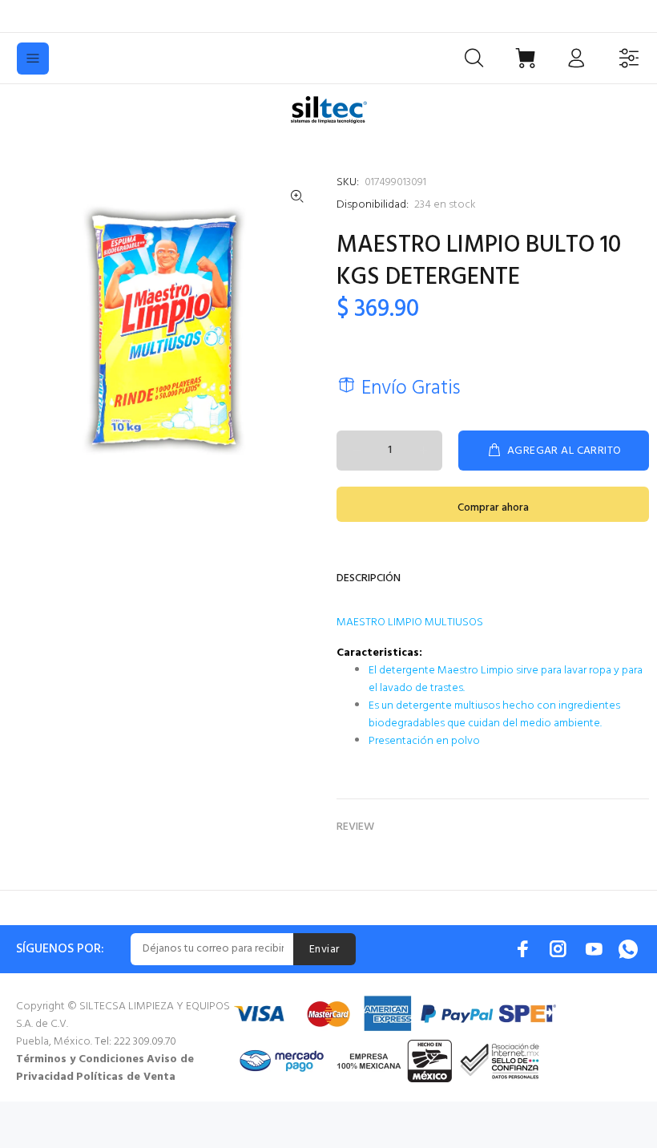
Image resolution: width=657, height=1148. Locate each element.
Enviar (324, 949)
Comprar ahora (493, 508)
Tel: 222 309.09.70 (135, 1042)
